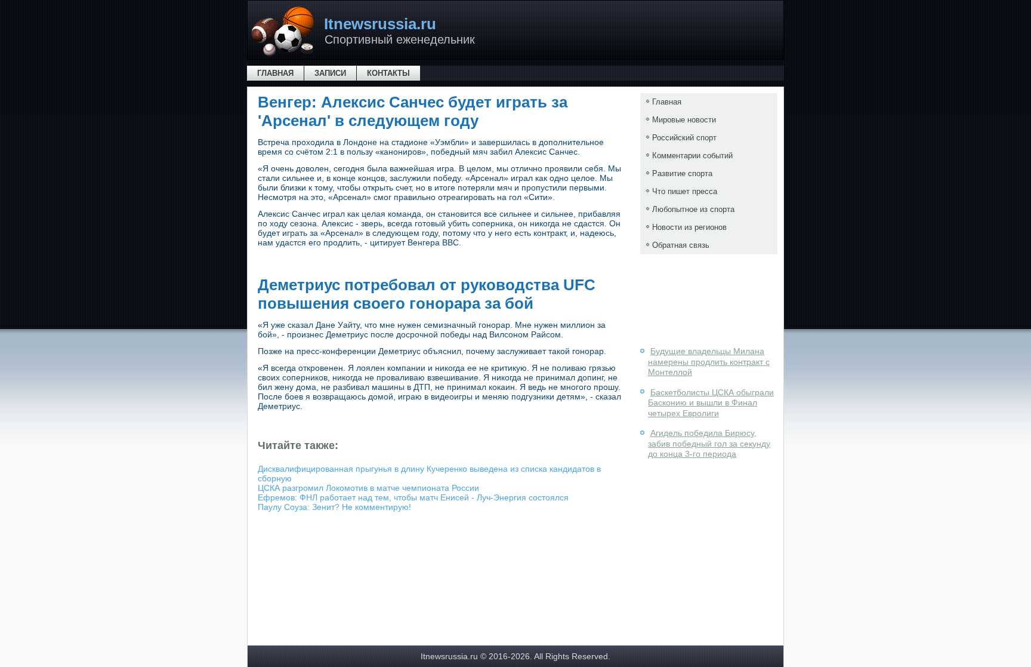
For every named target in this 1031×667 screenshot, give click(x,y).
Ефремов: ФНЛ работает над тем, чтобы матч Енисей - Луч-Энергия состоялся (413, 497)
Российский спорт (684, 137)
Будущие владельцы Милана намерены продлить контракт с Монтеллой (709, 361)
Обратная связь (680, 245)
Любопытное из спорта (693, 209)
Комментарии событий (692, 155)
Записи (330, 73)
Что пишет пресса (684, 191)
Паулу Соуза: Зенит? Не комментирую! (334, 507)
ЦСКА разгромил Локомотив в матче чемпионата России (368, 488)
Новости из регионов (689, 227)
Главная (275, 73)
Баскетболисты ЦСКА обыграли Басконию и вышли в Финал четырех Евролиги (711, 403)
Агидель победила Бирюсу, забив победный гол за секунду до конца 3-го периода (709, 443)
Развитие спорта (682, 173)
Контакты (388, 73)
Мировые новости (684, 119)
